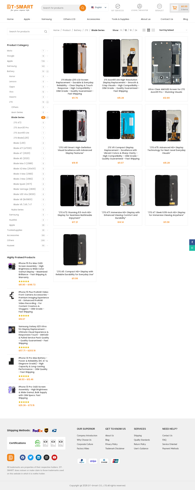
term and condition (84, 255)
